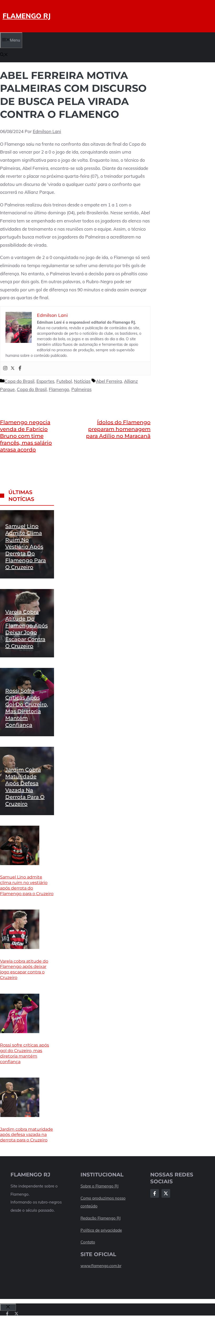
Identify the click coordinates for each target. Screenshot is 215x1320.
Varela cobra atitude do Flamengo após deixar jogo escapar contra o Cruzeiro (24, 969)
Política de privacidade (101, 1230)
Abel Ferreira (109, 381)
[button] (4, 55)
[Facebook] (20, 368)
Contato (87, 1242)
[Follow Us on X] (166, 1193)
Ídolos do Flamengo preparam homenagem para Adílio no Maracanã (118, 429)
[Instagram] (5, 368)
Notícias (82, 381)
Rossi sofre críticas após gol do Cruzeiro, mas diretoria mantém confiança (24, 1053)
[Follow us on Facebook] (7, 1314)
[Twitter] (12, 368)
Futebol (64, 381)
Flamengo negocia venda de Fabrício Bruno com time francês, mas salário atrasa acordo (26, 436)
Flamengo (59, 389)
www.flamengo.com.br (100, 1265)
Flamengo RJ (27, 16)
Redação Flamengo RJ (100, 1218)
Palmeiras (81, 389)
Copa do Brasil (19, 381)
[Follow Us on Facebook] (154, 1193)
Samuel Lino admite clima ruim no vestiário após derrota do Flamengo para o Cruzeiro (25, 546)
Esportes (45, 381)
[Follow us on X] (16, 1314)
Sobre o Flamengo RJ (99, 1186)
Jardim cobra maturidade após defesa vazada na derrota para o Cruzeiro (26, 1135)
